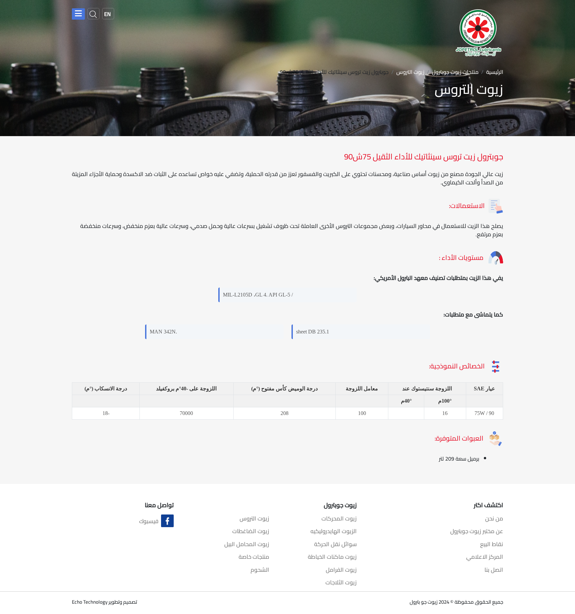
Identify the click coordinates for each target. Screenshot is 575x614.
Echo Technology (89, 602)
